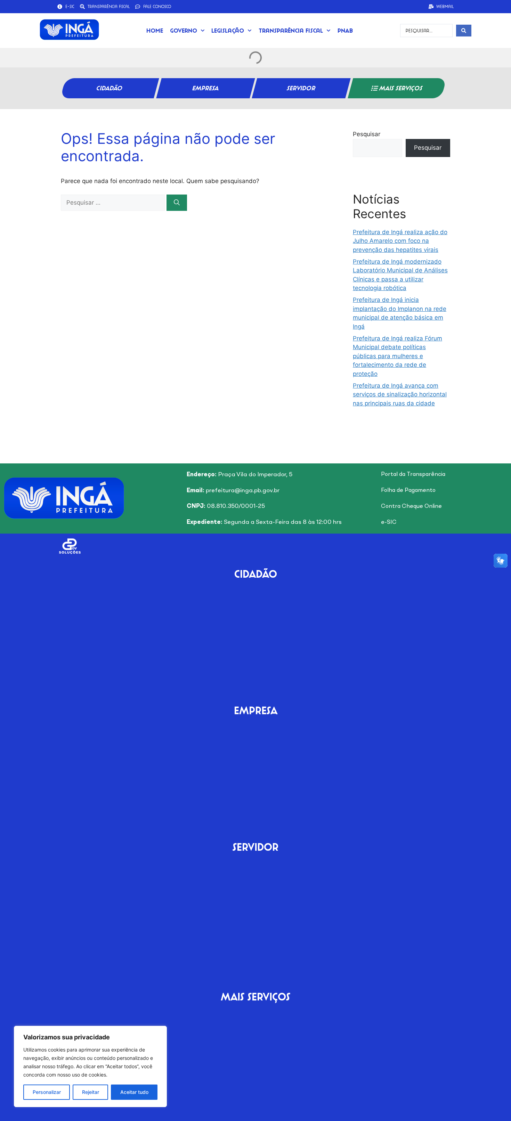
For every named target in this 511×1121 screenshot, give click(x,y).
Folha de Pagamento (408, 490)
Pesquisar (366, 134)
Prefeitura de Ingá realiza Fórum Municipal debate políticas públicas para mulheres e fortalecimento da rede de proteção (397, 356)
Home (154, 30)
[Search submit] (463, 30)
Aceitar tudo (134, 1092)
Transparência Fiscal (291, 30)
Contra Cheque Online (411, 506)
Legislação (227, 30)
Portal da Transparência (413, 474)
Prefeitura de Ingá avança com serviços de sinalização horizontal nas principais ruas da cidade (400, 394)
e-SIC (389, 522)
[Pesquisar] (177, 203)
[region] (90, 1066)
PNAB (345, 30)
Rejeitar (90, 1092)
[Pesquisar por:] (114, 202)
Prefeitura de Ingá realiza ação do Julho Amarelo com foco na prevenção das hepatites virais (400, 241)
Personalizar (47, 1092)
